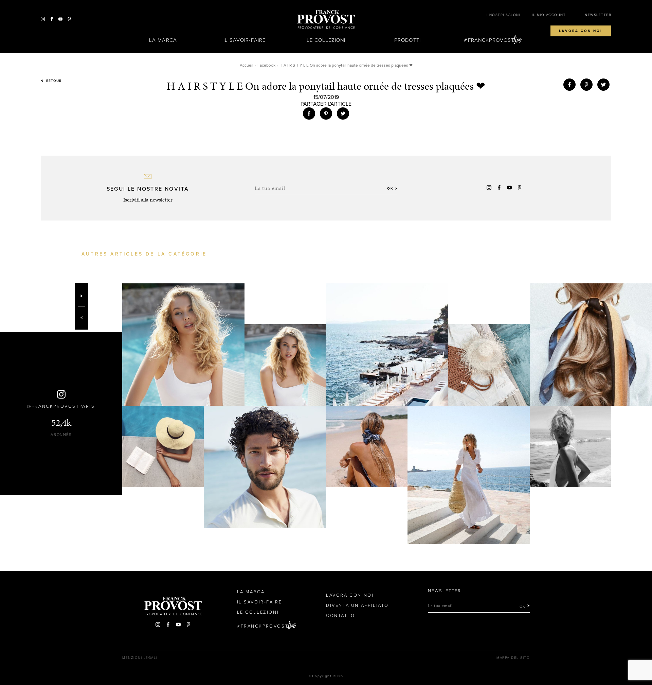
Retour (53, 81)
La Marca (163, 40)
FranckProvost (491, 40)
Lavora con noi (580, 31)
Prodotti (407, 40)
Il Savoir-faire (244, 40)
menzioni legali (139, 658)
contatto (340, 615)
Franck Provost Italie (326, 19)
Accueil (246, 65)
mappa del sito (513, 658)
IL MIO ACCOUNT (549, 15)
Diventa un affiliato (357, 605)
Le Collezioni (326, 40)
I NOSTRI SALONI (504, 15)
